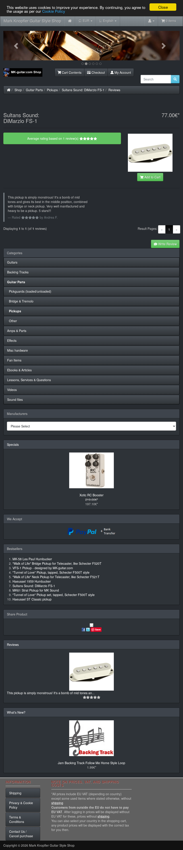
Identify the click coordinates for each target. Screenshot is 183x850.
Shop (18, 90)
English (107, 20)
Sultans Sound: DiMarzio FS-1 (83, 90)
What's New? (16, 712)
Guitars (12, 262)
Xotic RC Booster (91, 495)
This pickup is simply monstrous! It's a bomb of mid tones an (49, 693)
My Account (122, 72)
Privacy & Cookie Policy (21, 805)
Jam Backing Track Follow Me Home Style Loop (91, 763)
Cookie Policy (53, 11)
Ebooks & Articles (19, 370)
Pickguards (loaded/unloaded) (29, 291)
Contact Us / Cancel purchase (21, 833)
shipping (57, 803)
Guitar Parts (34, 90)
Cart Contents (71, 72)
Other (12, 321)
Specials (13, 444)
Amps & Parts (16, 330)
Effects (12, 340)
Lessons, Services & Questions (29, 380)
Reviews (114, 90)
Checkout (98, 72)
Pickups (52, 90)
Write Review (167, 244)
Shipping (15, 793)
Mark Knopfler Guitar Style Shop (32, 20)
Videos (12, 389)
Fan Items (14, 360)
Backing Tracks (18, 272)
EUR (84, 20)
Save (98, 629)
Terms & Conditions (16, 819)
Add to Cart (151, 177)
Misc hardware (17, 350)
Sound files (15, 399)
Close (163, 7)
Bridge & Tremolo (20, 301)
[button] (16, 45)
